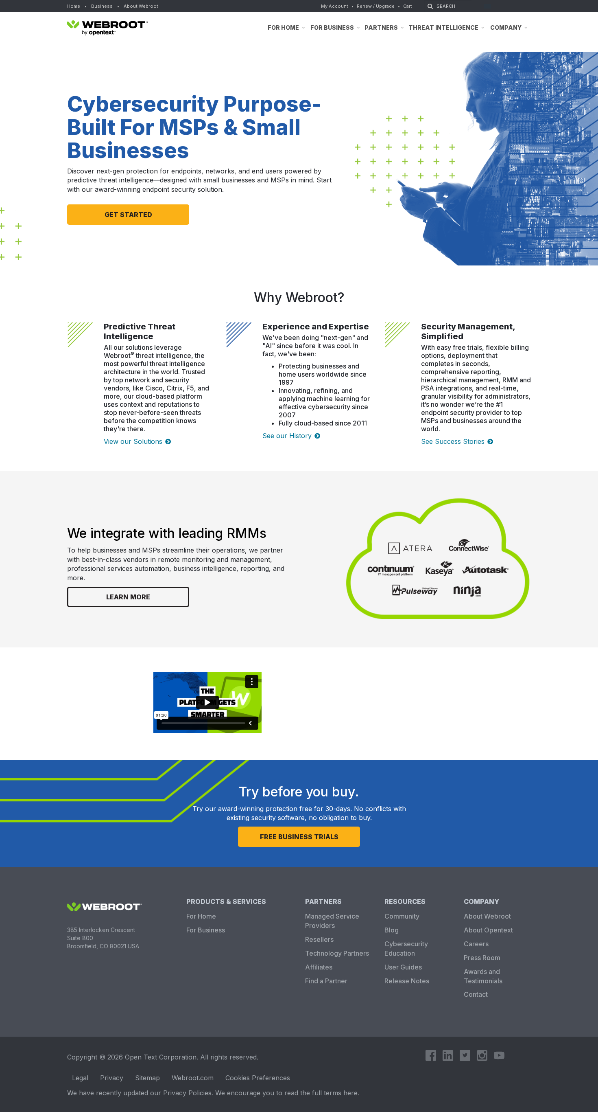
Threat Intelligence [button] (443, 27)
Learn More (128, 597)
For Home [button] (283, 27)
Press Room (482, 958)
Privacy (111, 1078)
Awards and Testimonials (483, 976)
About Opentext (488, 930)
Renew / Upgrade (376, 6)
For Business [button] (332, 27)
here (350, 1093)
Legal (80, 1078)
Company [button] (506, 27)
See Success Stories (453, 441)
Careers (476, 944)
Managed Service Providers (332, 921)
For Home (201, 916)
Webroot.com (193, 1078)
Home (73, 6)
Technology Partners (337, 953)
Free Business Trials (299, 837)
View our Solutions (133, 441)
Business (102, 6)
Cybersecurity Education (406, 948)
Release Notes (406, 981)
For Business (205, 930)
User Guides (403, 967)
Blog (391, 930)
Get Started (128, 215)
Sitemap (147, 1078)
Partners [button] (381, 27)
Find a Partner (326, 981)
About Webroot (141, 6)
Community (401, 916)
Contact (476, 994)
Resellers (319, 939)
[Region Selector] (490, 6)
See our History (287, 436)
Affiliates (318, 967)
